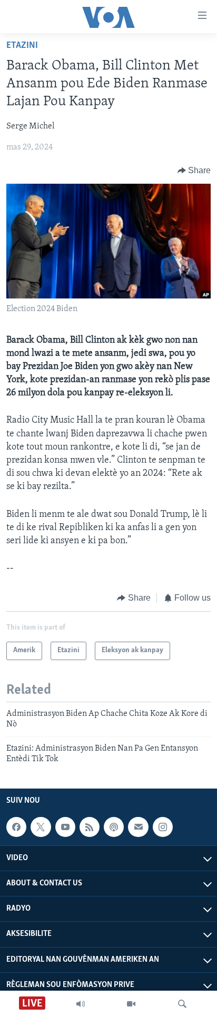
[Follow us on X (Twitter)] (41, 827)
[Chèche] (182, 1004)
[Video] (131, 1004)
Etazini (22, 46)
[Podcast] (114, 827)
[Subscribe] (138, 827)
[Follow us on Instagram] (163, 827)
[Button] (194, 170)
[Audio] (80, 1004)
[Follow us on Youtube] (65, 827)
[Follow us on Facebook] (16, 827)
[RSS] (90, 827)
